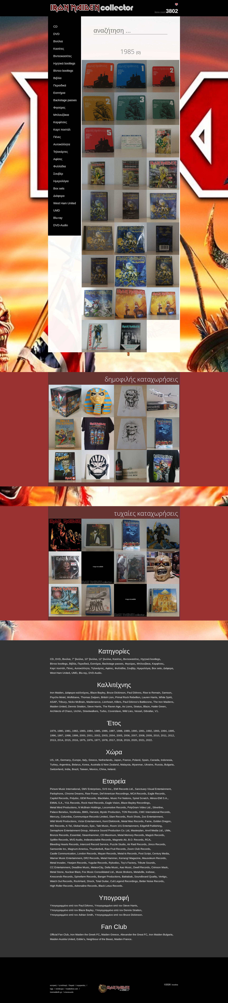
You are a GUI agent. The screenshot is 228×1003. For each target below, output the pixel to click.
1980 (60, 730)
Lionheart (107, 702)
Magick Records (155, 835)
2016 (75, 740)
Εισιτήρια (59, 92)
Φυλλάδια (59, 166)
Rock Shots (133, 816)
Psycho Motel (57, 697)
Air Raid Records (136, 844)
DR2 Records (91, 858)
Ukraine (148, 764)
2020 (134, 740)
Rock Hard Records (92, 802)
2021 (141, 740)
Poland (136, 760)
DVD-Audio (60, 225)
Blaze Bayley (97, 692)
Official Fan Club (59, 934)
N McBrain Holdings (89, 807)
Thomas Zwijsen (90, 697)
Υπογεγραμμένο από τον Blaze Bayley (72, 910)
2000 (82, 735)
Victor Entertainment (89, 821)
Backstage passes (65, 100)
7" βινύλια (77, 659)
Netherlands (105, 760)
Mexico (93, 769)
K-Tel (69, 825)
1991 (141, 730)
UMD (56, 210)
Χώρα (114, 752)
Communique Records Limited (90, 816)
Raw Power (91, 793)
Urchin (77, 711)
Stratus (138, 706)
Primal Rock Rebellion (127, 697)
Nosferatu (75, 812)
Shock (90, 881)
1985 (97, 730)
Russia (159, 764)
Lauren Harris (149, 697)
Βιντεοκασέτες (62, 56)
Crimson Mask (159, 867)
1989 (127, 730)
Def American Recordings (114, 793)
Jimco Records (156, 844)
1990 (134, 730)
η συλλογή (63, 985)
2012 (171, 735)
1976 (90, 740)
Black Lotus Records (110, 885)
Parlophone (56, 793)
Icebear (150, 872)
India (67, 769)
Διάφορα (59, 195)
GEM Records (88, 798)
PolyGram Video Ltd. (139, 807)
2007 (134, 735)
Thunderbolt (96, 849)
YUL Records (72, 802)
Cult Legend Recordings (124, 881)
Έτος (114, 723)
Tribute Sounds (146, 862)
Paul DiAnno (134, 692)
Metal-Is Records (127, 853)
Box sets (58, 188)
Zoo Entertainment (152, 816)
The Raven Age (112, 706)
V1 (156, 711)
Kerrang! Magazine (130, 858)
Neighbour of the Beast (100, 939)
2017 (112, 740)
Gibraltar (148, 711)
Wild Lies (127, 711)
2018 (119, 740)
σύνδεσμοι (60, 989)
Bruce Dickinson (116, 692)
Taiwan (84, 769)
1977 (97, 740)
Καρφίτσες (60, 122)
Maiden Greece (110, 934)
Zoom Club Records (138, 849)
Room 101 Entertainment (124, 825)
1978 (105, 740)
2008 (141, 735)
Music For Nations (120, 798)
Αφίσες (57, 159)
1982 (75, 730)
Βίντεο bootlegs (63, 70)
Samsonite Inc (58, 849)
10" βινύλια (91, 659)
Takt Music (102, 825)
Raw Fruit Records (115, 849)
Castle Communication (63, 853)
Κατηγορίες (114, 651)
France (127, 760)
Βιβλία (57, 78)
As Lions (127, 706)
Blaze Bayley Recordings (135, 802)
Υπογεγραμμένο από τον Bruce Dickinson (118, 914)
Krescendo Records (61, 876)
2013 (53, 740)
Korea (85, 764)
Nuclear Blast (72, 872)
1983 (82, 730)
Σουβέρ (58, 173)
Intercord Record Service (94, 844)
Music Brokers (124, 872)
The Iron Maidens (163, 702)
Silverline (158, 807)
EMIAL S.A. (56, 802)
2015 (68, 740)
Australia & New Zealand (105, 764)
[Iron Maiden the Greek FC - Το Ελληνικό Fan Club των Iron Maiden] (114, 988)
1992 (149, 730)
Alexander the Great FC (133, 934)
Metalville (139, 872)
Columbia (66, 816)
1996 (53, 735)
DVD (56, 34)
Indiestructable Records (97, 839)
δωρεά (71, 985)
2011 (164, 735)
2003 (105, 735)
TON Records (129, 812)
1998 (68, 735)
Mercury (54, 816)
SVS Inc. (107, 789)
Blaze (146, 706)
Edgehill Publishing (151, 825)
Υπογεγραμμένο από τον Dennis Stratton (118, 910)
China (102, 769)
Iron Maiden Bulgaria (160, 934)
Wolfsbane (73, 697)
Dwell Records (141, 867)
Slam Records (117, 816)
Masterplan (137, 830)
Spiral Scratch (140, 798)
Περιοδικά (59, 85)
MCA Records (138, 793)
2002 (97, 735)
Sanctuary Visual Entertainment (153, 789)
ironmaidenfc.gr (56, 992)
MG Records (57, 825)
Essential (75, 835)
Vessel (138, 711)
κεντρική (53, 985)
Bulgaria (169, 764)
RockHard (79, 881)
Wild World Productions (63, 821)
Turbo (103, 711)
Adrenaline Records (85, 885)
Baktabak (127, 876)
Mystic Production (110, 812)
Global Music (80, 825)
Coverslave (114, 711)
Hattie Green (158, 706)
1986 (105, 730)
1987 (112, 730)
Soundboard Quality (145, 876)
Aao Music (126, 867)
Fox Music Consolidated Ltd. (98, 872)
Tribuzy (62, 702)
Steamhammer (90, 835)
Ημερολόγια (61, 181)
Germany (65, 760)
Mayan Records (107, 853)
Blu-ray (57, 217)
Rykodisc (114, 862)
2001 (90, 735)
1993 (156, 730)
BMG (85, 812)
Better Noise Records (151, 881)
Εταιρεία (114, 781)
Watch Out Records (61, 881)
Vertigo (163, 876)
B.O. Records (135, 839)
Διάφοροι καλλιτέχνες (77, 692)
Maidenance (93, 702)
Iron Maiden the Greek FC (85, 934)
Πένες (57, 137)
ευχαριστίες (81, 985)
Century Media (160, 853)
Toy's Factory (128, 862)
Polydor (74, 798)
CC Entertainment (60, 867)
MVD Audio (76, 839)
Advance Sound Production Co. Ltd (109, 830)
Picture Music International (65, 789)
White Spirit (165, 697)
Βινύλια (58, 41)
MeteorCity (97, 867)
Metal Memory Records (131, 835)
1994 (164, 730)
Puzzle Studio (118, 844)
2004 (112, 735)
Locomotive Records (114, 807)
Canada (154, 760)
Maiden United (58, 706)
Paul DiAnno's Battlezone (137, 702)
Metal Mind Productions (63, 807)
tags (51, 989)
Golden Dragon (162, 821)
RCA (147, 839)
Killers (117, 702)
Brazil (75, 769)
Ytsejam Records (77, 862)
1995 (171, 730)
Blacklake (103, 798)
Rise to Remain (151, 692)
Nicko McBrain (76, 702)
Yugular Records (97, 862)
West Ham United (64, 203)
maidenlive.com (72, 989)
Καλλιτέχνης (114, 684)
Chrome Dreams (74, 793)
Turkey (54, 764)
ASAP (53, 702)
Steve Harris (94, 706)
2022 (149, 740)
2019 (127, 740)
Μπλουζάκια (61, 114)
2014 (60, 740)
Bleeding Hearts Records (64, 844)
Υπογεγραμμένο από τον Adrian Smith (71, 914)
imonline (175, 985)
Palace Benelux (59, 812)
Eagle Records (156, 793)
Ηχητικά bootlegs (64, 63)
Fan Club (114, 926)
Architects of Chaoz (61, 711)
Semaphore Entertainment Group (69, 830)
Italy (84, 760)
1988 (119, 730)
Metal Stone (57, 872)
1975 (82, 740)
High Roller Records (61, 885)
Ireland (111, 769)
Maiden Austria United (62, 939)
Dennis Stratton (77, 706)
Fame (148, 821)
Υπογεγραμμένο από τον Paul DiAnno (71, 905)
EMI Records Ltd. (123, 789)
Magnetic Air (120, 839)
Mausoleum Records (154, 858)
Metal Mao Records (132, 821)
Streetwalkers (90, 711)
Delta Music (111, 867)
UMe (167, 830)
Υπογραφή (114, 897)
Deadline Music (80, 867)
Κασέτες (58, 48)
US (52, 760)
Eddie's (81, 939)
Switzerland (56, 769)
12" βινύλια (105, 659)
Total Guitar (102, 881)
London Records (86, 853)
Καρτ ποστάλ (61, 129)
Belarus (76, 764)
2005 (119, 735)
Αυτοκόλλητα (61, 144)
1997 (60, 735)
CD (55, 26)
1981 (68, 730)
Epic (92, 825)
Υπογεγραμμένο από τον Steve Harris (115, 905)
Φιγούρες (59, 107)
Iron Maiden (56, 692)
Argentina (64, 764)
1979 (53, 730)
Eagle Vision (112, 802)
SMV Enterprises (91, 789)
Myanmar (137, 764)
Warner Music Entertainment (66, 858)
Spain (145, 760)
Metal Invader (57, 862)
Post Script (144, 853)
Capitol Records (59, 798)
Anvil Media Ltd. (154, 830)
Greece (93, 760)
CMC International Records (154, 812)
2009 (149, 735)
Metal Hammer (109, 858)
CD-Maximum (108, 835)
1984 (90, 730)
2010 (156, 735)
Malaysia (125, 764)
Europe (76, 760)
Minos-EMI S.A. (159, 798)
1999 (75, 735)
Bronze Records (59, 835)
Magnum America (78, 849)
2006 (127, 735)
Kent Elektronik (111, 821)
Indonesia (166, 760)
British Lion (107, 697)
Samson (166, 692)
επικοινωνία (68, 992)
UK (57, 760)
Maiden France (122, 939)
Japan (117, 760)
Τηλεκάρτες (60, 151)
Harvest (94, 812)
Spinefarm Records (85, 876)
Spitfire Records (59, 839)
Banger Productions (109, 876)
